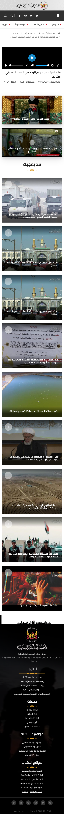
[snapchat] (21, 802)
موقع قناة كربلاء (32, 755)
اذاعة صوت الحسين (32, 726)
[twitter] (31, 16)
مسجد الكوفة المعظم (32, 792)
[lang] (5, 15)
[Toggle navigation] (58, 15)
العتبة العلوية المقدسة (32, 771)
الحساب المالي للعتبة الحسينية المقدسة (32, 694)
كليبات (15, 33)
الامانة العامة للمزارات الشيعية (32, 751)
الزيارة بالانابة (32, 710)
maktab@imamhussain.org (32, 681)
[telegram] (28, 802)
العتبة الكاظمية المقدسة (32, 775)
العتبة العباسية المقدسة (32, 788)
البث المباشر (32, 714)
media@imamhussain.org (32, 685)
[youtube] (25, 16)
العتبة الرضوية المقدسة (32, 779)
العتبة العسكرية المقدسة (32, 783)
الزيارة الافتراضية (32, 718)
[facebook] (36, 16)
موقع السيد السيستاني (32, 742)
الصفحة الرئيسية (49, 33)
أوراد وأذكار (32, 722)
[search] (11, 15)
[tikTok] (13, 802)
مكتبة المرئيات (29, 33)
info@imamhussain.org (32, 677)
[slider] (16, 65)
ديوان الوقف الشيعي (32, 747)
